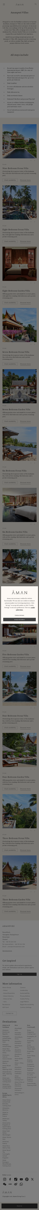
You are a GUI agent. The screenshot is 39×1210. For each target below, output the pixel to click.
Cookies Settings (19, 615)
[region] (19, 605)
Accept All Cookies (19, 619)
